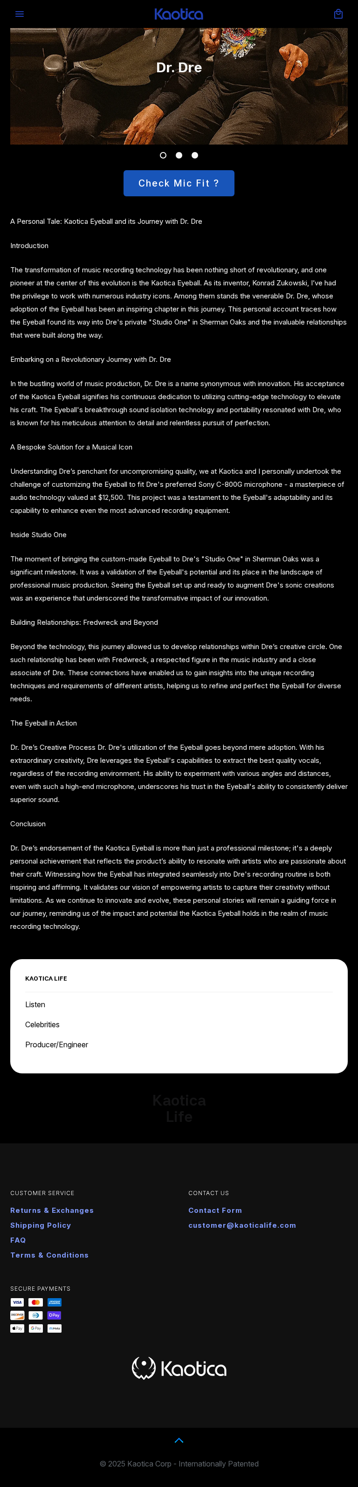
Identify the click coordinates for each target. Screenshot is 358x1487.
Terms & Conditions (49, 1255)
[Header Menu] (19, 14)
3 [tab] (196, 157)
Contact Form (215, 1210)
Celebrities (42, 1024)
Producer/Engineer (56, 1044)
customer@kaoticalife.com (242, 1225)
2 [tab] (180, 157)
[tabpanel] (179, 86)
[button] (338, 14)
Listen (35, 1004)
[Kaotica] (179, 14)
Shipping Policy (40, 1225)
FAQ (18, 1240)
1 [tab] (164, 157)
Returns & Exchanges (52, 1210)
